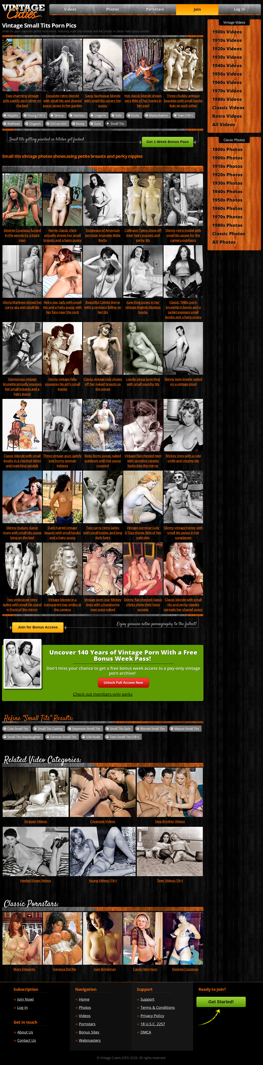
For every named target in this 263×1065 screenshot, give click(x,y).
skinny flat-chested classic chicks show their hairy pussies (143, 604)
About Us (25, 1032)
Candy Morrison (145, 969)
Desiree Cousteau (185, 969)
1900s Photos (227, 158)
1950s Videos (227, 74)
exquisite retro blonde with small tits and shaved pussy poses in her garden (62, 101)
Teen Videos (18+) (170, 880)
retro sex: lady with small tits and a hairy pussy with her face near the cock (62, 307)
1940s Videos (227, 65)
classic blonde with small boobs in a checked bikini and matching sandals (22, 461)
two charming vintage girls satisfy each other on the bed (22, 101)
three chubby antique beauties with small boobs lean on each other (183, 101)
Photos (112, 9)
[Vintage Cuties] (23, 17)
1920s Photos (227, 174)
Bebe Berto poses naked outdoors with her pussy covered (102, 461)
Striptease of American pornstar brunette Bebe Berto (102, 235)
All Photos (224, 242)
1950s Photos (227, 200)
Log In (239, 9)
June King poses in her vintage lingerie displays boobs (143, 307)
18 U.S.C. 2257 (153, 1023)
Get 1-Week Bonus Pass (167, 142)
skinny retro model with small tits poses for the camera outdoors (183, 235)
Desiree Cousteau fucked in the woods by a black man (22, 235)
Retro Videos (227, 116)
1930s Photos (227, 183)
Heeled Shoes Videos (35, 880)
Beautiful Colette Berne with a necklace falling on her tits (102, 307)
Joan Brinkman (105, 969)
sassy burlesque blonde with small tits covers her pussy (102, 101)
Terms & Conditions (158, 1007)
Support (147, 999)
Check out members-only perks (103, 694)
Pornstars (155, 9)
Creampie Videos (102, 821)
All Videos (223, 124)
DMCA (146, 1032)
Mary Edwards (24, 969)
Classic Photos (228, 233)
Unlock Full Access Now (123, 683)
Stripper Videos (35, 821)
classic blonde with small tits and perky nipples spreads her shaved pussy (183, 604)
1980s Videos (227, 99)
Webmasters (90, 1040)
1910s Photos (227, 166)
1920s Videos (227, 48)
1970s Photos (227, 217)
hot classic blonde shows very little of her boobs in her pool (142, 101)
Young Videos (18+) (103, 880)
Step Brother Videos (170, 821)
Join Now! (25, 999)
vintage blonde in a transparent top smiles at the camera (62, 604)
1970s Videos (227, 91)
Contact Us (26, 1040)
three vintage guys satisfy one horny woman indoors (62, 461)
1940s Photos (227, 191)
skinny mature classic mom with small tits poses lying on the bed (22, 533)
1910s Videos (227, 40)
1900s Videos (227, 32)
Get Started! (221, 1001)
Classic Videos (228, 107)
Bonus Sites (89, 1032)
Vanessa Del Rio (64, 969)
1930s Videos (227, 57)
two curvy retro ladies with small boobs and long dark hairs (102, 533)
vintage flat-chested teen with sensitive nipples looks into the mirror (143, 461)
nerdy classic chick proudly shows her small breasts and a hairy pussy (62, 235)
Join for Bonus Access (38, 627)
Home (84, 999)
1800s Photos (227, 149)
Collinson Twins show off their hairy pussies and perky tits (143, 235)
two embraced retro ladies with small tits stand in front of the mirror (22, 604)
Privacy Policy (152, 1015)
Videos (70, 9)
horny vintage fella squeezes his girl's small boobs (62, 384)
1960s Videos (227, 82)
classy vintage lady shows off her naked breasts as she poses (102, 384)
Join (197, 9)
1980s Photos (227, 225)
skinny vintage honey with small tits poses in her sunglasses (183, 533)
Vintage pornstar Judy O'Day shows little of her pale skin (143, 533)
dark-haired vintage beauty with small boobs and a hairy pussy (62, 533)
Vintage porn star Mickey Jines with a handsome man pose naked (102, 604)
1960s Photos (227, 208)
